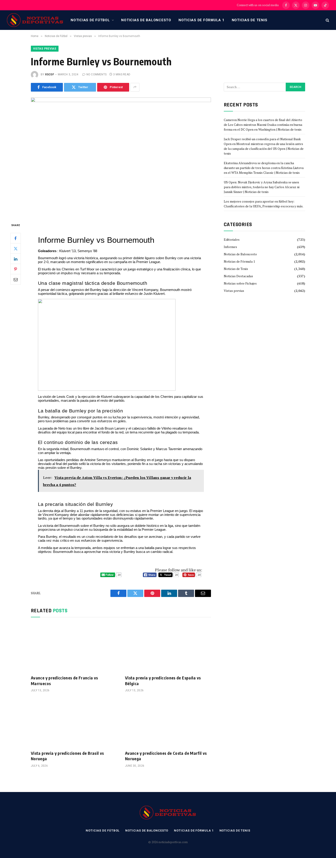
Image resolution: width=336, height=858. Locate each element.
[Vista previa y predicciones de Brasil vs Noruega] (74, 722)
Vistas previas (44, 48)
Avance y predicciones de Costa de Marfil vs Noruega (166, 755)
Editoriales (232, 239)
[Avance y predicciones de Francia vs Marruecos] (74, 647)
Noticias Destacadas (238, 276)
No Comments (96, 74)
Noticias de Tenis (249, 20)
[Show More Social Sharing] (134, 87)
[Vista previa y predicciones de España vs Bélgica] (168, 647)
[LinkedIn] (15, 258)
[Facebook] (15, 238)
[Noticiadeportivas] (35, 20)
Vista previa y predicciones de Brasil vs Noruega (67, 755)
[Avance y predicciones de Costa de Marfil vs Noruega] (168, 722)
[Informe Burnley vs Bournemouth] (121, 156)
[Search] (327, 20)
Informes (230, 247)
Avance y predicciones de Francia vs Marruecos (64, 680)
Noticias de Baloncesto (146, 20)
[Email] (15, 279)
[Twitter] (15, 248)
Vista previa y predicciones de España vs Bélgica (163, 680)
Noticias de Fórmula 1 (201, 20)
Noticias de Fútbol (90, 20)
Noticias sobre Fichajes (240, 283)
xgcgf (49, 74)
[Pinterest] (15, 269)
